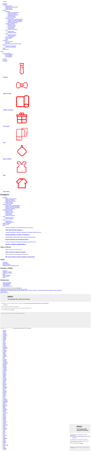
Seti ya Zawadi (8, 38)
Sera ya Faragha (24, 289)
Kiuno (6, 39)
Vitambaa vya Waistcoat (12, 29)
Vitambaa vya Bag (11, 24)
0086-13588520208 (9, 54)
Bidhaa (4, 10)
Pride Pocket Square (4, 290)
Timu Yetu (7, 42)
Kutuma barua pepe (4, 292)
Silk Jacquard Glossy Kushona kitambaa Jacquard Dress (20, 256)
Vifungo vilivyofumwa (12, 13)
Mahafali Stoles (11, 31)
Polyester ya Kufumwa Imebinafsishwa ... (15, 244)
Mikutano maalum (9, 9)
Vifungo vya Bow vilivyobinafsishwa (15, 19)
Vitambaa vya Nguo (12, 25)
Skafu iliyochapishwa (12, 34)
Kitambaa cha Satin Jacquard (14, 290)
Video (4, 48)
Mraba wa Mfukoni (9, 37)
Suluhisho (5, 4)
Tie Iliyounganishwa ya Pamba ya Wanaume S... (17, 234)
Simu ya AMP (17, 289)
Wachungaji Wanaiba (12, 32)
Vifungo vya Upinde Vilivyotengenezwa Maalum (43, 290)
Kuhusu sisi (5, 40)
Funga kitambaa (11, 28)
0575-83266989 (8, 55)
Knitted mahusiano (11, 15)
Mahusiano (7, 11)
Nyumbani (5, 3)
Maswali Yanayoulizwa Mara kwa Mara (13, 43)
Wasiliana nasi (6, 49)
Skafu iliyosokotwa (11, 35)
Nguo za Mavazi (11, 27)
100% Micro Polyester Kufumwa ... (14, 230)
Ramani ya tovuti (10, 289)
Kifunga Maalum (8, 5)
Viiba (6, 30)
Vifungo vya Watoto (12, 16)
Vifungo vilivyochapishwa (13, 14)
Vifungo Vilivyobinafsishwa (13, 12)
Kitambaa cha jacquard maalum (11, 6)
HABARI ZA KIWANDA (10, 47)
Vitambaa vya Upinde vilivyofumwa (15, 20)
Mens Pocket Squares (57, 290)
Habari (4, 44)
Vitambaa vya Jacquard (10, 23)
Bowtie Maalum (8, 8)
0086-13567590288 (7, 53)
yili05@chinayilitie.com (7, 285)
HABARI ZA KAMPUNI (10, 45)
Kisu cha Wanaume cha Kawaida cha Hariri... (17, 239)
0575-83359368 (8, 56)
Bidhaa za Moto (3, 289)
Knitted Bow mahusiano (12, 22)
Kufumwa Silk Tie (29, 290)
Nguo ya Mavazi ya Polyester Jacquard (15, 252)
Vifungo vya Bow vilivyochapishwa (15, 21)
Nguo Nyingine (6, 191)
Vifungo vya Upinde (9, 18)
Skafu (6, 33)
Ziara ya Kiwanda (9, 41)
